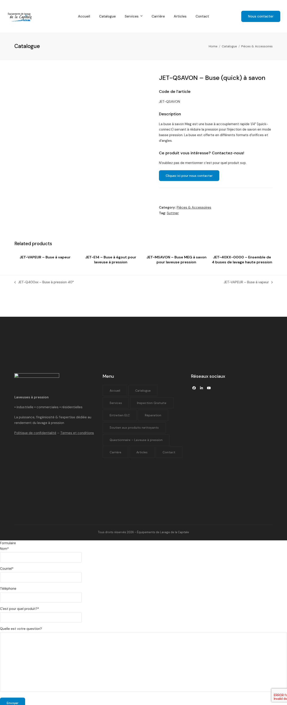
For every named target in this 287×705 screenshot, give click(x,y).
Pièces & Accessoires (194, 207)
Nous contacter (261, 16)
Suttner (173, 213)
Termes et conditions (77, 433)
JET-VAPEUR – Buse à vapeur (246, 282)
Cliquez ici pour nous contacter (189, 176)
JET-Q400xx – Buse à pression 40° (44, 282)
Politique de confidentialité (35, 433)
